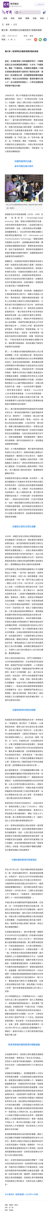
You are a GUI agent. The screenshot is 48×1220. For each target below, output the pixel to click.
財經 (42, 18)
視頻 (20, 18)
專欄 (27, 18)
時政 (12, 18)
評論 (34, 18)
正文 (15, 24)
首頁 (5, 18)
